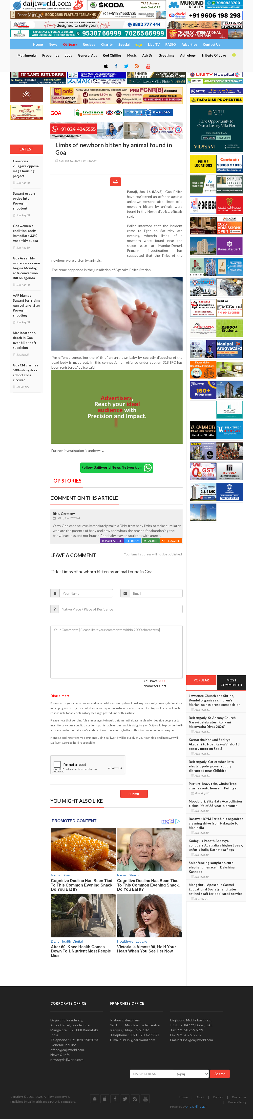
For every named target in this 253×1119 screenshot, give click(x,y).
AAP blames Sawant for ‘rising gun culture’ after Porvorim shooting (26, 305)
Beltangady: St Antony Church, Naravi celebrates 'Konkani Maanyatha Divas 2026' (212, 722)
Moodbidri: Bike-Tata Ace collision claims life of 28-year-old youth (215, 803)
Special (124, 44)
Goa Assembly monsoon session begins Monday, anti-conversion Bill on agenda (26, 268)
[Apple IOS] (105, 66)
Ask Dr (147, 55)
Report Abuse (112, 540)
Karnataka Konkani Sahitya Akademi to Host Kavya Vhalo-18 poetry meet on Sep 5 (214, 744)
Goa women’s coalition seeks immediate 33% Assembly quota (25, 233)
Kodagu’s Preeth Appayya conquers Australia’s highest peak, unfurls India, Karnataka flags (216, 845)
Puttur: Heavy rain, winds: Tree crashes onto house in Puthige (213, 786)
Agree (152, 540)
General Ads (87, 55)
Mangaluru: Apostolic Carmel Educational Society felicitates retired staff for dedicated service (216, 889)
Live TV (154, 44)
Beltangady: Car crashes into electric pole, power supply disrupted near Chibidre (211, 766)
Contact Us (211, 44)
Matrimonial (27, 55)
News (53, 44)
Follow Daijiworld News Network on (113, 467)
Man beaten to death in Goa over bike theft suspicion (24, 340)
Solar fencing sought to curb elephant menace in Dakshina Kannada (211, 867)
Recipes (89, 44)
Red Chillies (112, 55)
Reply (135, 540)
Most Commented (231, 682)
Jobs (68, 55)
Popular (201, 680)
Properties (50, 55)
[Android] (233, 55)
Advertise (189, 44)
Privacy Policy (237, 1102)
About (200, 1097)
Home (183, 1097)
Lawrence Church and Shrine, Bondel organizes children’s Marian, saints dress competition (214, 700)
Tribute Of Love (213, 55)
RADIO (170, 44)
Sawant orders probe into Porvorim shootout (24, 200)
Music (132, 55)
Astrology (188, 55)
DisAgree (173, 540)
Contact (218, 1097)
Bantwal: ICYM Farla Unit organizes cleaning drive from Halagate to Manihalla (216, 823)
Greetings (166, 55)
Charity (107, 44)
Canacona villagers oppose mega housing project (26, 168)
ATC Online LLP (196, 1106)
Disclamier (239, 1097)
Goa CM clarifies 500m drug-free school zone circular (25, 372)
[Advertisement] (89, 221)
